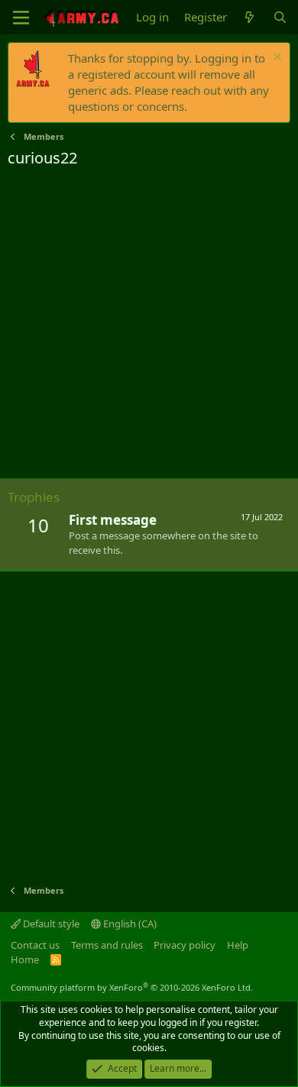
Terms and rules (107, 945)
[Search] (280, 17)
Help (237, 945)
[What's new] (249, 17)
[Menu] (21, 17)
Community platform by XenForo (132, 987)
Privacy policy (184, 945)
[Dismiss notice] (275, 58)
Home (25, 959)
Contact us (35, 945)
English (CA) (129, 923)
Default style (50, 923)
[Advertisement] (149, 325)
